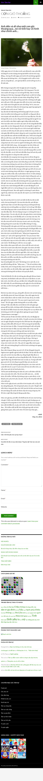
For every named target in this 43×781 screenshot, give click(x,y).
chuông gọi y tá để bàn (8, 650)
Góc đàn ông (5, 695)
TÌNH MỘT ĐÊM (6, 561)
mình (24, 613)
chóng (22, 607)
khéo (37, 609)
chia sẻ (5, 607)
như (2, 616)
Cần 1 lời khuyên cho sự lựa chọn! (11, 434)
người (38, 613)
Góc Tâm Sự (5, 2)
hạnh (24, 610)
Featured (4, 688)
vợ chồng (29, 620)
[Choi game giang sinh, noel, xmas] (13, 748)
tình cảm (3, 620)
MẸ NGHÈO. (5, 541)
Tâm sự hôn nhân (6, 716)
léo (16, 612)
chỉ (26, 607)
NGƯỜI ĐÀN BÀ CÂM (8, 545)
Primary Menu (40, 2)
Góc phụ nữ (4, 691)
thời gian (23, 616)
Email (3, 498)
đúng (7, 622)
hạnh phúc (30, 610)
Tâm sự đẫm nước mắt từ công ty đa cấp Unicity (23, 657)
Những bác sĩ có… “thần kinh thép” (27, 650)
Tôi (18, 619)
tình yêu (12, 619)
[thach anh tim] (6, 634)
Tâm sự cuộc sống (6, 709)
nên (5, 616)
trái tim (29, 616)
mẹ (26, 613)
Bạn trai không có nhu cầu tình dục (21, 647)
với (21, 620)
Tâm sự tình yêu (6, 10)
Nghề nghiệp (14, 654)
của (35, 607)
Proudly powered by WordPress (9, 765)
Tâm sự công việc (6, 706)
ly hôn (13, 613)
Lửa (20, 612)
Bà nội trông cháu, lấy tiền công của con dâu (14, 548)
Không (8, 613)
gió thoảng (6, 424)
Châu (16, 606)
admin (14, 17)
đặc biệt (12, 622)
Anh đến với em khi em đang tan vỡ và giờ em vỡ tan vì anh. (23, 670)
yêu (33, 620)
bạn (2, 607)
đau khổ (37, 620)
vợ (23, 619)
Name (3, 490)
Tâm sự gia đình (5, 713)
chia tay (11, 607)
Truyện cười (5, 724)
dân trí (4, 609)
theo (18, 615)
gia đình (11, 609)
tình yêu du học (17, 424)
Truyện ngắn (5, 727)
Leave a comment (25, 17)
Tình (34, 615)
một (29, 613)
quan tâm (12, 616)
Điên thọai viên (5, 564)
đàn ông (3, 622)
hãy (21, 609)
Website (4, 507)
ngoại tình (33, 613)
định (16, 622)
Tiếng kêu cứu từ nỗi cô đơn (15, 661)
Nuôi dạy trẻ (5, 702)
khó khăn (3, 613)
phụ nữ (8, 616)
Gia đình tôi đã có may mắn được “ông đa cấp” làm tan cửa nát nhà (20, 442)
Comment (5, 465)
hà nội (17, 610)
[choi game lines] (12, 585)
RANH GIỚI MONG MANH (9, 552)
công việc (30, 607)
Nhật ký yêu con (6, 699)
